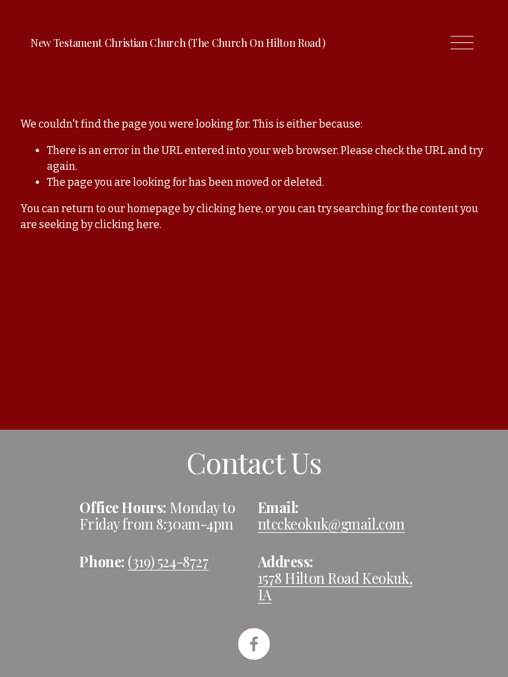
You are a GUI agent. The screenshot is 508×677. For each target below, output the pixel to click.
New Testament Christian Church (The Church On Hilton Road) (177, 43)
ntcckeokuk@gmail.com (331, 524)
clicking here (228, 208)
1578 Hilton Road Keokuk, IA (335, 586)
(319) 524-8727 (168, 561)
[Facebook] (254, 644)
